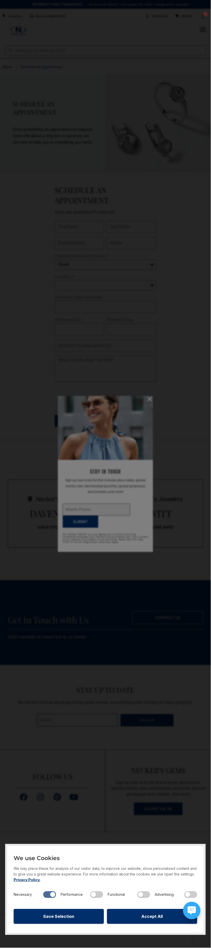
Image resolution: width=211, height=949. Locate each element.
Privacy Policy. (27, 880)
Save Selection (58, 916)
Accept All (152, 916)
